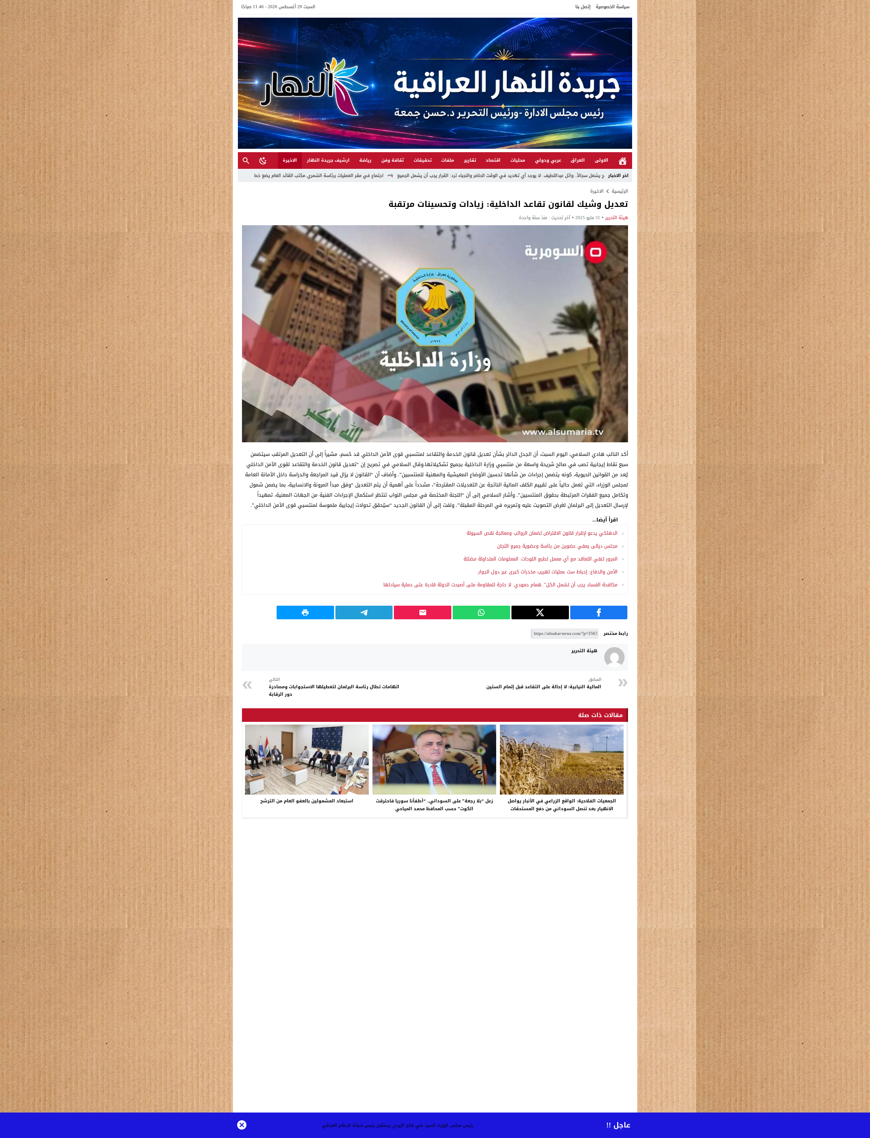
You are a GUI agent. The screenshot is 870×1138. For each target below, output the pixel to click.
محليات (517, 160)
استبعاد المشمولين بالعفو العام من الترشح (306, 801)
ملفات (447, 160)
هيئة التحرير (616, 217)
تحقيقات (423, 160)
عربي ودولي (548, 160)
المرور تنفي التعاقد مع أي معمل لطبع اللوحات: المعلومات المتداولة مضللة (540, 559)
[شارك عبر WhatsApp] (481, 612)
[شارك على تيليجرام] (364, 612)
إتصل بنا (583, 6)
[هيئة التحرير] (614, 657)
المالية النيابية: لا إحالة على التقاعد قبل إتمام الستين (543, 683)
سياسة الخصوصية (612, 6)
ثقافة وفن (392, 160)
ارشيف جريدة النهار (328, 160)
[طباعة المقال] (305, 612)
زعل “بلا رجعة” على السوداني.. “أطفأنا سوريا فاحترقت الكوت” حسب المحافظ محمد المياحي (434, 805)
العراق (578, 160)
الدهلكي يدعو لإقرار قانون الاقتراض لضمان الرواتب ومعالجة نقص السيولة (542, 533)
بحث (246, 160)
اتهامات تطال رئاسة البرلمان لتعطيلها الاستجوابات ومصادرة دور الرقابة (334, 687)
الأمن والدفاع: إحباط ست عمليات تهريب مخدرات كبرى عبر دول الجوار (547, 571)
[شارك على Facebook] (599, 612)
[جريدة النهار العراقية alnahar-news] (435, 83)
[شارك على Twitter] (540, 612)
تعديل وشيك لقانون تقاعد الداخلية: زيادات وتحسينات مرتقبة (508, 204)
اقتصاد (493, 160)
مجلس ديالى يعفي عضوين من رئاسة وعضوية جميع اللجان (557, 546)
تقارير (470, 160)
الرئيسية (622, 160)
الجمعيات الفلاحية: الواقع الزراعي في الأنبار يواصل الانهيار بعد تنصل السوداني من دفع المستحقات (562, 805)
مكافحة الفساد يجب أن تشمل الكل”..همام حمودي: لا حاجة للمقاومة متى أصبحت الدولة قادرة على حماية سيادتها (500, 584)
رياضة (365, 160)
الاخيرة (290, 160)
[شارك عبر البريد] (423, 612)
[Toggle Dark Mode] (263, 160)
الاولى (601, 160)
